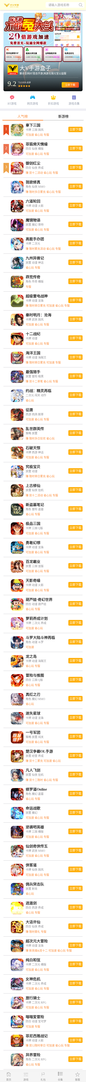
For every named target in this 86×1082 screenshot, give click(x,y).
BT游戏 (12, 103)
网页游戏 (32, 103)
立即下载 (70, 84)
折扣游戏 (53, 103)
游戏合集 (74, 103)
